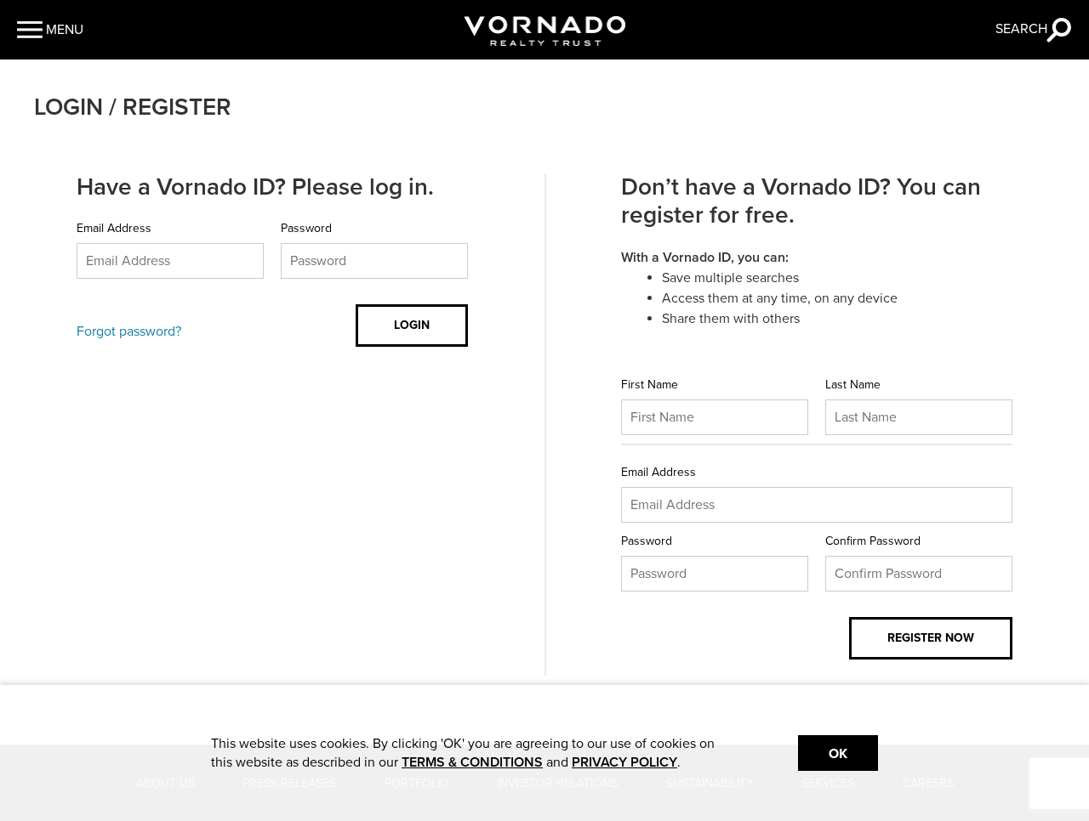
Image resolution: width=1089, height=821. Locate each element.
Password (306, 228)
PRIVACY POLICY (624, 762)
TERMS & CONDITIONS (472, 762)
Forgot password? (129, 331)
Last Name (853, 384)
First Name (649, 384)
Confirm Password (873, 541)
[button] (50, 29)
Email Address (114, 228)
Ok (838, 753)
